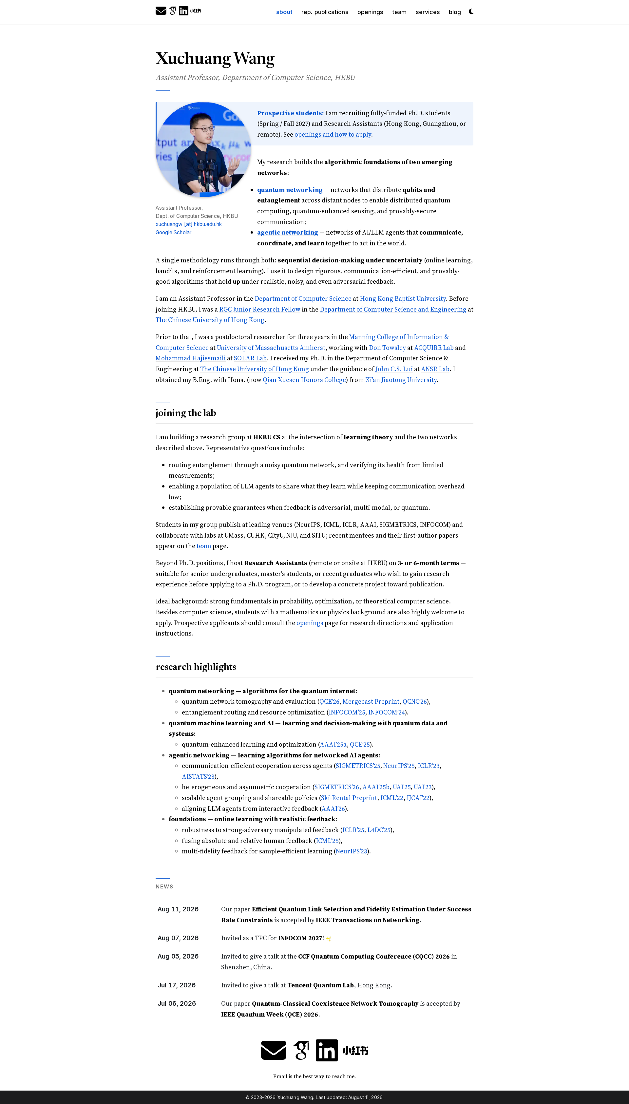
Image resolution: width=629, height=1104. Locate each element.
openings (370, 12)
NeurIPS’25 (398, 765)
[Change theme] (469, 9)
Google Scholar (173, 232)
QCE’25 (360, 744)
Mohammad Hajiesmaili (191, 358)
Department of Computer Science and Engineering (393, 309)
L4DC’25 (379, 830)
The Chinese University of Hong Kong (210, 319)
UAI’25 (401, 787)
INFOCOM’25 (347, 712)
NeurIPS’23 (351, 851)
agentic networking (287, 232)
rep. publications (325, 12)
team (399, 12)
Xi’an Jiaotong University (400, 379)
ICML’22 (391, 797)
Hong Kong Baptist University (403, 298)
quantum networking (290, 189)
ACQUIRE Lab (434, 347)
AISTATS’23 (198, 776)
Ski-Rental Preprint (349, 797)
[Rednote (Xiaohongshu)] (195, 12)
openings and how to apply (333, 134)
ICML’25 (327, 840)
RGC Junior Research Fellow (259, 309)
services (428, 12)
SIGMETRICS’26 (336, 787)
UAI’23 (423, 787)
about (286, 11)
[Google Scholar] (172, 12)
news (165, 887)
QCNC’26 (415, 701)
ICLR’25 (353, 830)
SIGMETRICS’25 (358, 765)
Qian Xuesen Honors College (304, 379)
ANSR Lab (435, 369)
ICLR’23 (428, 765)
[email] (161, 12)
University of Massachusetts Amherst (271, 347)
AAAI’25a (333, 744)
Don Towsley (387, 347)
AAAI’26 (333, 808)
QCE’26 (329, 701)
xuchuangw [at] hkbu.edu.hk (189, 224)
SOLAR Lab (250, 358)
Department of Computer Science (303, 298)
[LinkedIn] (183, 12)
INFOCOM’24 (386, 712)
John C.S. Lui (394, 369)
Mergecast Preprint (371, 701)
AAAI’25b (376, 787)
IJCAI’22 (418, 797)
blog (455, 12)
